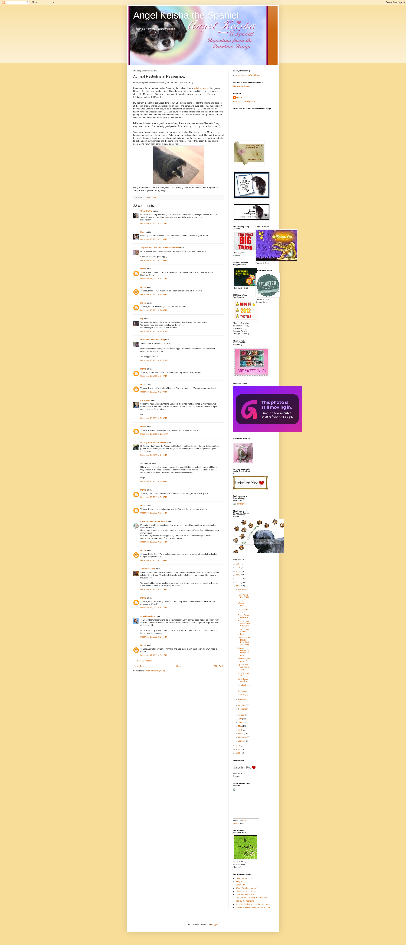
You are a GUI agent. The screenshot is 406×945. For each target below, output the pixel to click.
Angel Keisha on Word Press (248, 75)
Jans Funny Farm (148, 616)
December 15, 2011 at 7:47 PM (153, 279)
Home (179, 666)
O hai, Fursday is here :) (244, 616)
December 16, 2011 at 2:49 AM (153, 376)
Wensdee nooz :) (242, 604)
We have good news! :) (244, 660)
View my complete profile (244, 101)
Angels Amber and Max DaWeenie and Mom (160, 248)
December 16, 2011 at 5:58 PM (153, 560)
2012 (238, 582)
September (243, 709)
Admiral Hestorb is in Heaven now (243, 651)
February (242, 737)
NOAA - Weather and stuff (246, 888)
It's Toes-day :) (244, 691)
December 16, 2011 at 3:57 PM (153, 542)
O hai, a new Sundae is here (243, 631)
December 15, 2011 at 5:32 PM (153, 223)
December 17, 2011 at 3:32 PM (153, 655)
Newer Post (139, 666)
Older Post (218, 666)
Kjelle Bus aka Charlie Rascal (153, 521)
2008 (238, 753)
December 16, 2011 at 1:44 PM (153, 455)
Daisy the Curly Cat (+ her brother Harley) (253, 904)
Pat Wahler (145, 400)
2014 (238, 575)
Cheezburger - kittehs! (245, 894)
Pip (141, 319)
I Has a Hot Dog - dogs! (245, 891)
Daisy (143, 232)
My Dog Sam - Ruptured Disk (153, 442)
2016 (238, 568)
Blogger (214, 924)
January (242, 741)
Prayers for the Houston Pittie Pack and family (244, 641)
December (242, 589)
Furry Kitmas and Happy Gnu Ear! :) (244, 623)
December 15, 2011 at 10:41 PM (154, 360)
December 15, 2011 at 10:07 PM (154, 331)
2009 (238, 749)
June (240, 722)
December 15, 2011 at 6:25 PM (153, 260)
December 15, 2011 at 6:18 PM (153, 239)
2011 (238, 586)
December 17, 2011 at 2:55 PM (153, 637)
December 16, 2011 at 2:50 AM (153, 392)
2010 (238, 745)
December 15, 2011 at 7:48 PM (153, 294)
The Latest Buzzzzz (244, 878)
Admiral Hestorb (201, 88)
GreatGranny (146, 211)
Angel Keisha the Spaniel (186, 15)
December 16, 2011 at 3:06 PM (153, 481)
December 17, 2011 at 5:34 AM (153, 608)
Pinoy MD (240, 882)
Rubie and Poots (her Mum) (152, 340)
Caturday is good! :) (243, 680)
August (241, 715)
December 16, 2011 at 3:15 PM (153, 497)
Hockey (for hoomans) (245, 901)
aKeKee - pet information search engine (253, 907)
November (242, 699)
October (242, 705)
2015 (238, 571)
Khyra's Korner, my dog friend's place (251, 898)
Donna (143, 269)
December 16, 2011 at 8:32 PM (153, 589)
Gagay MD (240, 885)
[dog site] (246, 818)
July (240, 719)
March (241, 733)
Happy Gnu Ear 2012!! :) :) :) (243, 597)
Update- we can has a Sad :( (243, 667)
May (240, 726)
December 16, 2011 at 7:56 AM (153, 418)
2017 (238, 564)
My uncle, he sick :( (243, 674)
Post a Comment (144, 661)
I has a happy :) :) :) (243, 610)
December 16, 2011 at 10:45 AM (154, 434)
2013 (238, 579)
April (240, 730)
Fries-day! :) (243, 695)
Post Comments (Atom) (155, 671)
